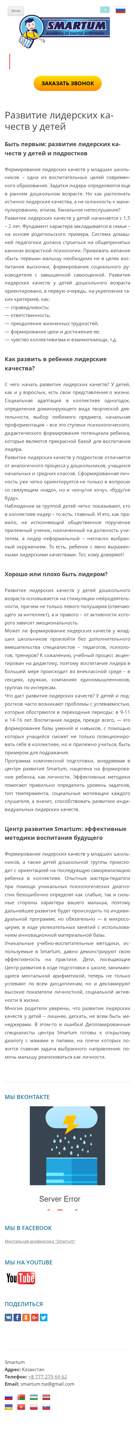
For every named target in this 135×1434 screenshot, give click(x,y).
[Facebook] (17, 1317)
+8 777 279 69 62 (47, 1376)
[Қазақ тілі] (105, 9)
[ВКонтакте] (8, 1317)
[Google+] (35, 1317)
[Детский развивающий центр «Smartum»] (67, 31)
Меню (15, 11)
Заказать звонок (67, 83)
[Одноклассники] (26, 1317)
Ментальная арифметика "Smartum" (40, 1241)
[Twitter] (43, 1317)
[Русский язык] (121, 9)
